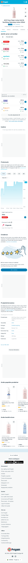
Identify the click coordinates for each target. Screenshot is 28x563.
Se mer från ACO (5, 344)
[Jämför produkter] (25, 16)
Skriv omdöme (16, 24)
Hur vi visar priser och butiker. (16, 121)
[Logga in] (26, 2)
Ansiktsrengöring (6, 5)
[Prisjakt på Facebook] (12, 556)
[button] (25, 8)
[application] (14, 194)
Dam (13, 333)
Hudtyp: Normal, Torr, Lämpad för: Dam (14, 26)
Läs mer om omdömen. (11, 241)
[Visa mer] (2, 42)
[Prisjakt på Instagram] (15, 556)
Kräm (13, 330)
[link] (8, 398)
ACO (13, 322)
